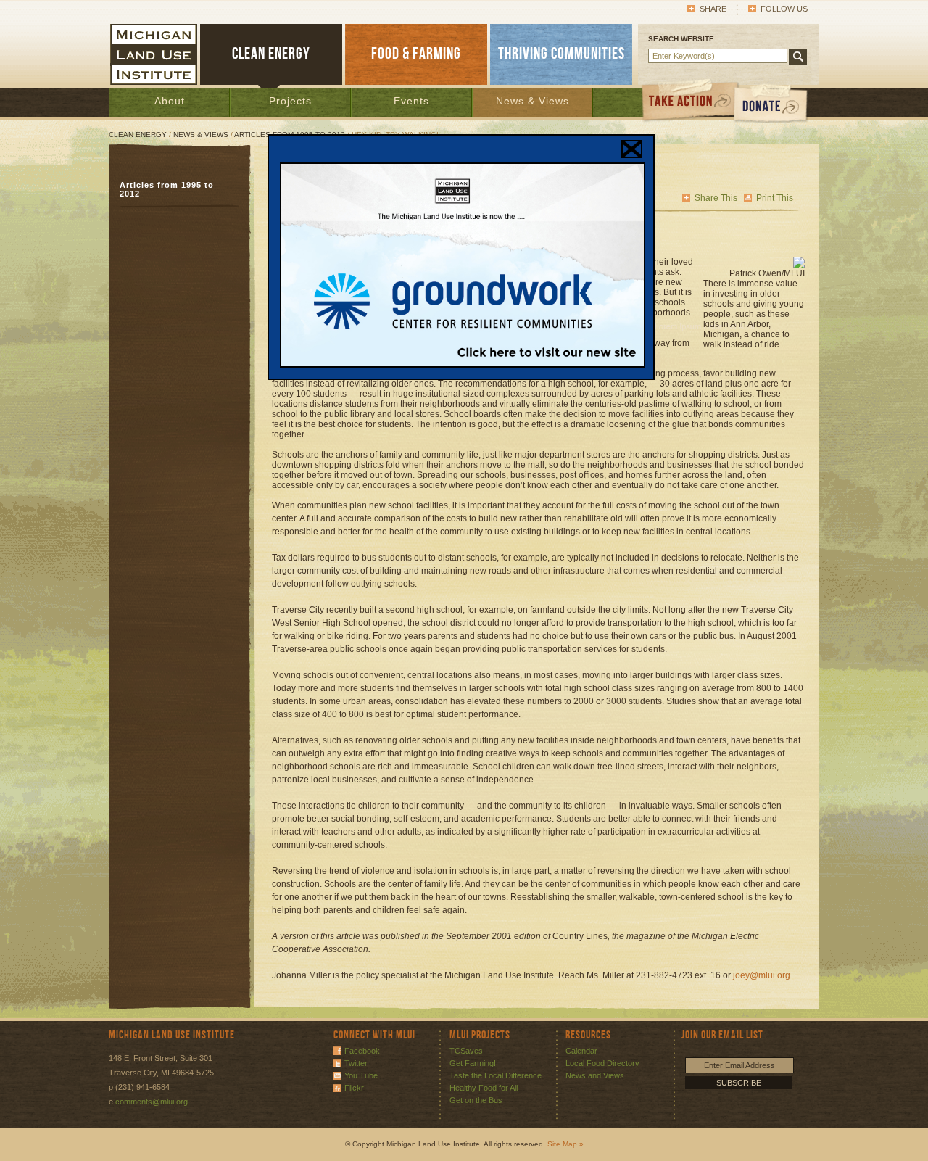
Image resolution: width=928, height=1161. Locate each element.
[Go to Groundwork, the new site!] (462, 365)
